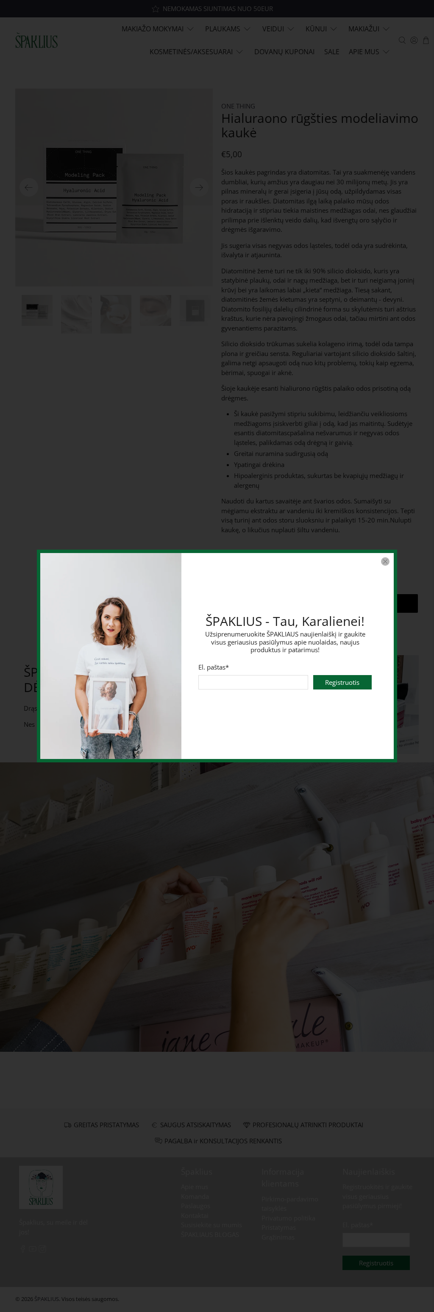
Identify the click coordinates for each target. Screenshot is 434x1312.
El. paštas (214, 667)
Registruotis (342, 682)
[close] (385, 561)
